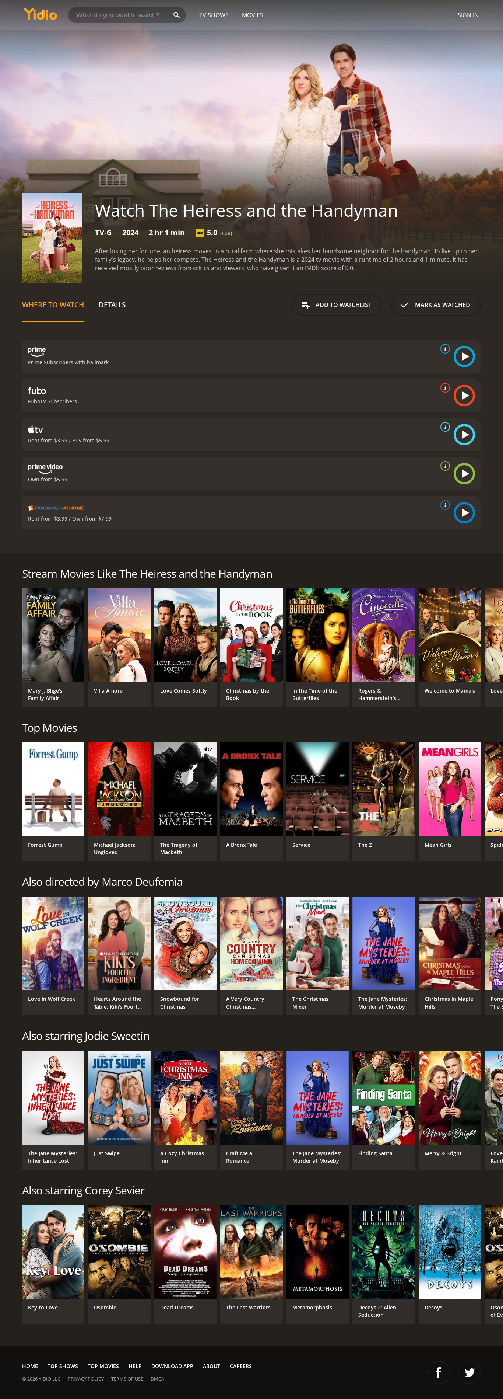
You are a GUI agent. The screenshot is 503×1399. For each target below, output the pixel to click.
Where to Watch (53, 305)
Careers (241, 1366)
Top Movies (103, 1366)
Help (135, 1366)
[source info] (443, 349)
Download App (172, 1366)
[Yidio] (40, 16)
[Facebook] (438, 1372)
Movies (252, 15)
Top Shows (63, 1366)
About (211, 1366)
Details (112, 305)
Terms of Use (127, 1378)
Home (30, 1366)
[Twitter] (469, 1372)
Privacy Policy (86, 1378)
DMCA (157, 1378)
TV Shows (214, 15)
